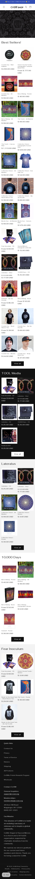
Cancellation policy (11, 875)
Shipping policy (24, 871)
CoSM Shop (16, 866)
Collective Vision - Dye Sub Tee (25, 171)
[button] (4, 7)
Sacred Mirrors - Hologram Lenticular (24, 247)
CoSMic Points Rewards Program (16, 775)
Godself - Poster (7, 631)
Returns (7, 762)
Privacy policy (26, 868)
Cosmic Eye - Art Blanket (7, 94)
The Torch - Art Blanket (25, 119)
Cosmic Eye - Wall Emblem (7, 65)
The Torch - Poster (24, 697)
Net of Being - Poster (25, 94)
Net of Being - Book (24, 298)
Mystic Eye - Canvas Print (24, 221)
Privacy (6, 753)
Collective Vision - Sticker (24, 513)
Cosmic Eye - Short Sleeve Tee (7, 327)
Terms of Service (10, 757)
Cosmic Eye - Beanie (8, 353)
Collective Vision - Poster (7, 538)
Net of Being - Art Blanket (7, 119)
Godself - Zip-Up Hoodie (7, 299)
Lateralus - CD (6, 422)
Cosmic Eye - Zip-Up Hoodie (25, 327)
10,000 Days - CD (24, 272)
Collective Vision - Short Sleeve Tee (7, 196)
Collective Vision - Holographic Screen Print (24, 145)
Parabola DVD (6, 445)
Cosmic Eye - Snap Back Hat (24, 354)
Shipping (7, 766)
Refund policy (15, 868)
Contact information (25, 875)
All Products (8, 771)
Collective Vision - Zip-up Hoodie (25, 196)
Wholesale (8, 780)
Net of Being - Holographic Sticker (24, 605)
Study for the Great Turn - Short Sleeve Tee (9, 698)
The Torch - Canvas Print (8, 144)
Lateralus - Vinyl (6, 272)
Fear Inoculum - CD (7, 246)
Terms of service (12, 871)
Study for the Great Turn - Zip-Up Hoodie (9, 723)
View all (17, 363)
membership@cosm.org (13, 801)
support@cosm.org (11, 794)
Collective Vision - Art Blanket (8, 171)
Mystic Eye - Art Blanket (9, 221)
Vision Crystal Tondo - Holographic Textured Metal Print (25, 66)
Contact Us (8, 748)
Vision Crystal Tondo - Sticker (25, 672)
